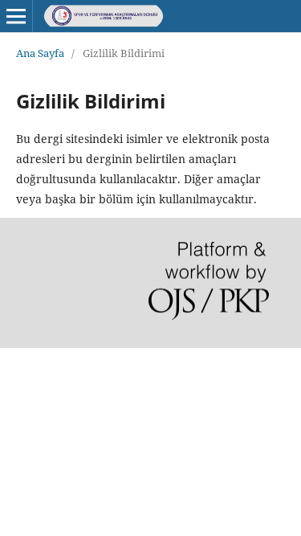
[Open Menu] (16, 16)
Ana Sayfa (40, 53)
